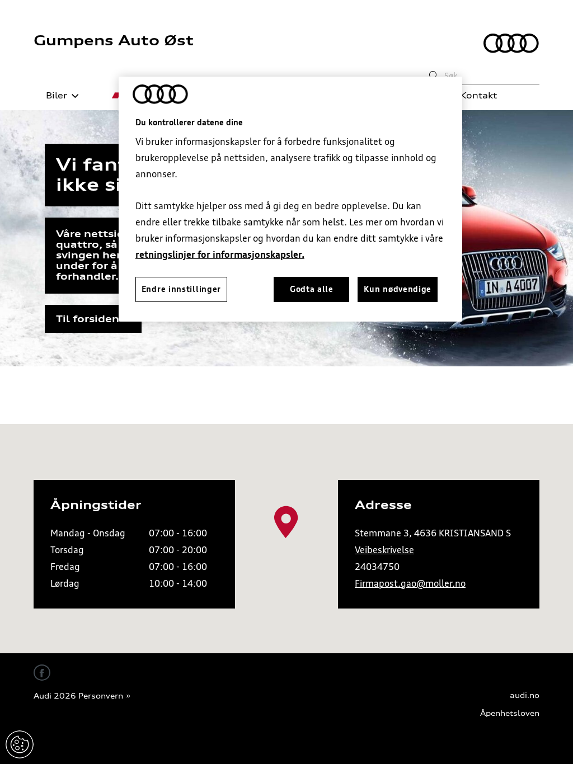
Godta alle (312, 289)
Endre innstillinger (20, 744)
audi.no (524, 695)
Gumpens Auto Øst (114, 40)
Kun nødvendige (397, 289)
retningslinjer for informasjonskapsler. (219, 254)
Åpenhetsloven (509, 713)
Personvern (100, 696)
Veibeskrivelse (384, 549)
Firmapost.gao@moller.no (410, 583)
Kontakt (478, 96)
